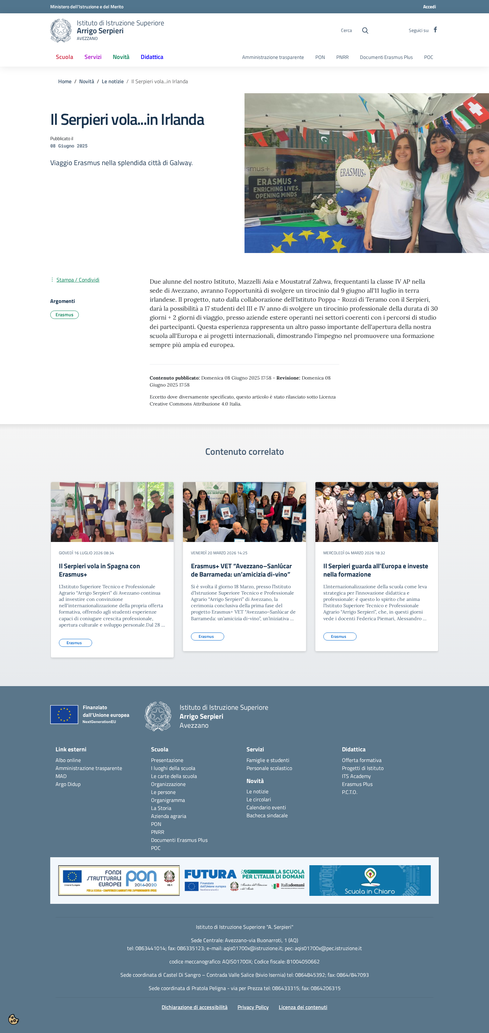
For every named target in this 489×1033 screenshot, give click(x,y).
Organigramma (168, 800)
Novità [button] (123, 59)
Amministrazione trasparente (273, 57)
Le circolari (258, 799)
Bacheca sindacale (267, 815)
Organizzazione (168, 784)
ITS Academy (356, 776)
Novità (86, 81)
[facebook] (435, 30)
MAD (61, 776)
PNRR (342, 57)
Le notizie (113, 81)
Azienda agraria (168, 816)
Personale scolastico (269, 768)
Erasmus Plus (357, 784)
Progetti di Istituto (363, 768)
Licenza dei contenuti (303, 1007)
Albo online (68, 760)
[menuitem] (64, 57)
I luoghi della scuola (173, 768)
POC (428, 57)
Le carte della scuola (174, 776)
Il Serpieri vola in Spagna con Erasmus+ (99, 570)
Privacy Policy (253, 1007)
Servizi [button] (92, 56)
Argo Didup (68, 784)
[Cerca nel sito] (365, 31)
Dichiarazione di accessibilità (195, 1007)
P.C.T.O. (349, 792)
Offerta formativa (362, 760)
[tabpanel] (112, 572)
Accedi (429, 6)
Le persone (163, 792)
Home (65, 81)
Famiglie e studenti (267, 760)
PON (320, 57)
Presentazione (167, 760)
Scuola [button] (64, 56)
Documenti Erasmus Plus (386, 57)
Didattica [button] (152, 56)
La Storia (161, 808)
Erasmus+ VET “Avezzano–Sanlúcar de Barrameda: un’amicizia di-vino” (241, 570)
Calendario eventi (266, 807)
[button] (119, 884)
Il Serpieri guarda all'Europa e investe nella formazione (375, 570)
